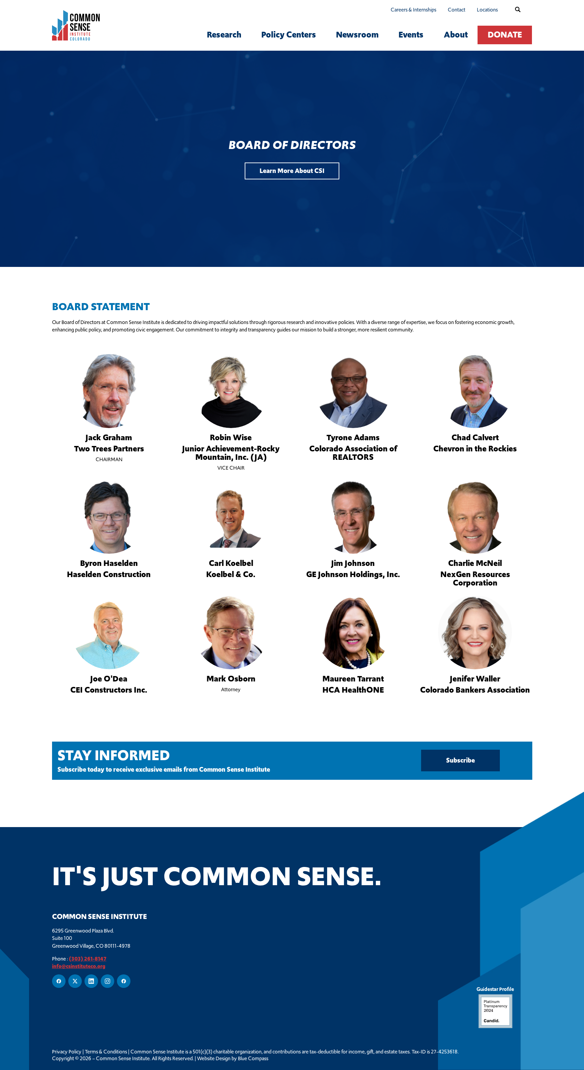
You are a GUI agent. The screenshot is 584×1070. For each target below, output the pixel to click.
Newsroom (357, 35)
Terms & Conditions (106, 1051)
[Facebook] (59, 981)
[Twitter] (75, 981)
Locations (487, 9)
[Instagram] (107, 981)
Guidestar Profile (495, 989)
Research (224, 35)
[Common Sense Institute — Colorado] (87, 25)
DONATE (505, 35)
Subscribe (460, 760)
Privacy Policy (66, 1051)
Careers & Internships (413, 9)
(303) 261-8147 (87, 958)
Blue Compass (253, 1058)
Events (410, 35)
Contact (456, 9)
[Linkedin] (91, 981)
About (456, 35)
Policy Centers (288, 35)
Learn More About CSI (292, 170)
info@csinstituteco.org (78, 966)
